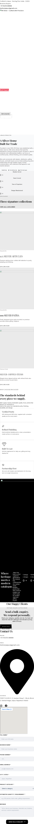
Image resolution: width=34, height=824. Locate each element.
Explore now (4, 266)
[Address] (17, 694)
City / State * (4, 774)
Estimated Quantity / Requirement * (12, 794)
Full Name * (4, 735)
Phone (2, 635)
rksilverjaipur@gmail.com (8, 8)
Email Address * (5, 764)
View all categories (7, 207)
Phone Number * (5, 754)
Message (3, 804)
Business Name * (5, 745)
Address (3, 695)
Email (2, 643)
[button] (4, 90)
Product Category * (7, 784)
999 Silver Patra (9, 315)
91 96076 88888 (6, 6)
